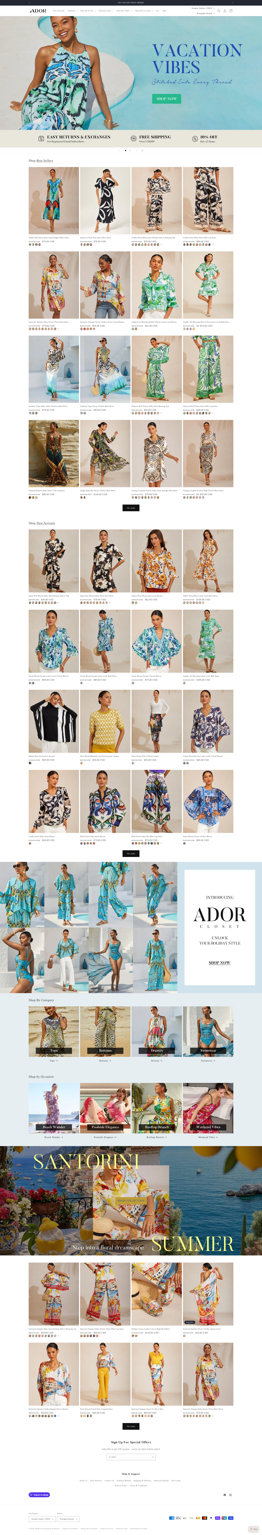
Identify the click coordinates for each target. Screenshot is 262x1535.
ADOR (37, 1529)
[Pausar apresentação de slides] (143, 150)
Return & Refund (161, 1481)
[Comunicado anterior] (30, 2)
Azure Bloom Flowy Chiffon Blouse (197, 836)
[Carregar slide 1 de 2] (125, 150)
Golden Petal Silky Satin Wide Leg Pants (199, 238)
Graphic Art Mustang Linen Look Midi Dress (201, 676)
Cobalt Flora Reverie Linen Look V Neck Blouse (203, 756)
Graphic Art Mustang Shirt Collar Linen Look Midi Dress (206, 322)
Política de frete (122, 1528)
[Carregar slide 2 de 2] (130, 150)
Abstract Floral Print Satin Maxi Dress (95, 238)
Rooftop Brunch (155, 1137)
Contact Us (109, 1481)
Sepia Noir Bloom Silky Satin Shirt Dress (97, 596)
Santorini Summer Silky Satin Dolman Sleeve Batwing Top (52, 1329)
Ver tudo (131, 508)
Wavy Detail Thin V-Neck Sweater (145, 756)
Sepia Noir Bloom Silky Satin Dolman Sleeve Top (49, 596)
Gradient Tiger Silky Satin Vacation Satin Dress (48, 406)
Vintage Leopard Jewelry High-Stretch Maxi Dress (203, 491)
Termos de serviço (106, 1528)
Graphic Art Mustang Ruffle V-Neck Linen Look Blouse (154, 322)
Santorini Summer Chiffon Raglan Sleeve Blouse (48, 1409)
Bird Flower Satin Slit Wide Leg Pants (147, 836)
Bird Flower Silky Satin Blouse (92, 836)
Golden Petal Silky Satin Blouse (42, 836)
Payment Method (124, 1481)
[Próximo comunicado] (232, 2)
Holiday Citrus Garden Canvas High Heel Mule (151, 1329)
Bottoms (103, 1060)
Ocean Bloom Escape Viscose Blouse (147, 676)
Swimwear (206, 1060)
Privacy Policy (121, 1486)
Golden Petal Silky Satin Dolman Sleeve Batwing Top (153, 238)
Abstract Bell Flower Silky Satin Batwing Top (150, 406)
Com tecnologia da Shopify (50, 1529)
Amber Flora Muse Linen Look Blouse (147, 596)
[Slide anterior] (119, 150)
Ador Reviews (96, 1481)
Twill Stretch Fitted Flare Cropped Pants (96, 1409)
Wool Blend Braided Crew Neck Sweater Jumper (99, 756)
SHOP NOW (131, 927)
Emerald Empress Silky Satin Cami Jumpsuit (47, 491)
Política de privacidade (89, 1528)
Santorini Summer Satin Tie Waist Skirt (147, 1409)
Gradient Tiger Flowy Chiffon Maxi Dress (97, 406)
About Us (83, 1481)
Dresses (155, 1060)
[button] (72, 11)
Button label (131, 82)
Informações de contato (138, 1528)
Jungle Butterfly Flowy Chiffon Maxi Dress (97, 491)
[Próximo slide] (136, 150)
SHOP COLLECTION (131, 1200)
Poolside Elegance (103, 1137)
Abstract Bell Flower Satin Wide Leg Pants (200, 406)
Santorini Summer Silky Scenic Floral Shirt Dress (49, 322)
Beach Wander (52, 1137)
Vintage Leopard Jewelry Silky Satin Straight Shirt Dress (155, 491)
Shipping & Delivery (142, 1481)
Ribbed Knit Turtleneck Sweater (42, 756)
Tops (52, 1060)
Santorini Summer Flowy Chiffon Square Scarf (202, 1329)
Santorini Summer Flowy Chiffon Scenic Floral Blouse (102, 322)
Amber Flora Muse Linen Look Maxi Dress (200, 596)
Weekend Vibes (206, 1137)
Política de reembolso (70, 1528)
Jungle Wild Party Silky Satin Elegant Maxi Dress (49, 238)
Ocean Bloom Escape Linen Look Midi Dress (98, 676)
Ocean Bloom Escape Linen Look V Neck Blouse (49, 676)
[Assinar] (152, 1457)
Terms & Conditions (138, 1486)
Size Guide (176, 1481)
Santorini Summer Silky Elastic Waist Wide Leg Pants (102, 1329)
